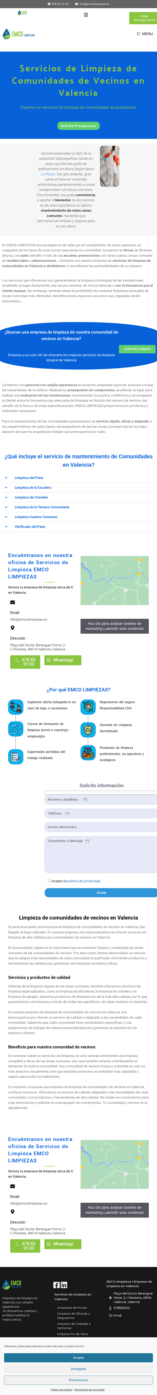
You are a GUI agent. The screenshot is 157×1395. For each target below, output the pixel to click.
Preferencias (78, 1380)
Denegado (78, 1369)
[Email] (12, 602)
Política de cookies (61, 1389)
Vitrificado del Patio (30, 527)
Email (14, 612)
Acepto (78, 1358)
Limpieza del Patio (29, 478)
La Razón (48, 174)
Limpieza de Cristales (31, 497)
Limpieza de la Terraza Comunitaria (42, 507)
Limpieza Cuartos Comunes (36, 517)
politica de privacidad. (84, 881)
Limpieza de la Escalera (33, 487)
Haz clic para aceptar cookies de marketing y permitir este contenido (115, 626)
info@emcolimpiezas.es (94, 4)
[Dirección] (12, 628)
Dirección (17, 638)
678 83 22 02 (59, 4)
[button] (85, 15)
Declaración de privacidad (89, 1389)
